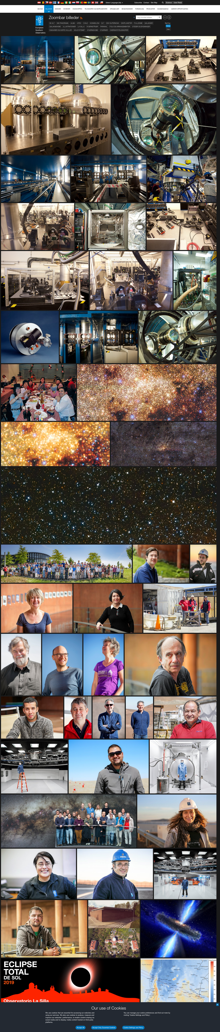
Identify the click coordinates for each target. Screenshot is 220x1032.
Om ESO (40, 9)
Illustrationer (69, 27)
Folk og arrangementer (120, 27)
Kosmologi (94, 23)
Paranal (103, 27)
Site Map (154, 3)
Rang (168, 26)
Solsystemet (79, 30)
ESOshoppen (77, 9)
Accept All (80, 1028)
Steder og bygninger (141, 27)
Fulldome (138, 23)
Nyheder (66, 9)
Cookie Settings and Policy (133, 1028)
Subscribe (138, 3)
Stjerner (104, 30)
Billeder (48, 9)
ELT (102, 23)
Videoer (58, 9)
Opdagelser (114, 9)
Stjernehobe (92, 30)
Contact (146, 3)
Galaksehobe (55, 27)
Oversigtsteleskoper (119, 30)
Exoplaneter (126, 23)
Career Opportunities (179, 9)
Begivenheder (127, 9)
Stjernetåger (92, 27)
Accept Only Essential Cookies (103, 1028)
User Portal (178, 3)
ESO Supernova (112, 23)
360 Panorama (62, 23)
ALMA (73, 23)
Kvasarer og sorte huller (61, 30)
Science (169, 3)
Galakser (149, 23)
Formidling (139, 9)
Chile (85, 23)
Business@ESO (162, 9)
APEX (79, 23)
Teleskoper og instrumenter (96, 9)
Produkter (150, 9)
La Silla (81, 27)
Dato (168, 29)
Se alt (52, 23)
